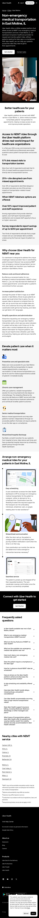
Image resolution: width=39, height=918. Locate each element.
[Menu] (36, 3)
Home (4, 10)
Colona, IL (5, 752)
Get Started (19, 606)
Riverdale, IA (6, 756)
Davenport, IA (6, 779)
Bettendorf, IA (7, 759)
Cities (9, 10)
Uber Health (6, 3)
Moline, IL (5, 765)
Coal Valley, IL (6, 768)
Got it (33, 913)
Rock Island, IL (7, 772)
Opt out (26, 913)
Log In (22, 3)
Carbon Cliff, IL (7, 745)
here (28, 908)
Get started (29, 3)
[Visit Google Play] (8, 895)
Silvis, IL (5, 749)
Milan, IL (5, 775)
